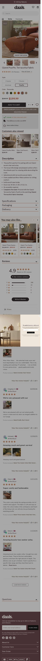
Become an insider (30, 332)
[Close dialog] (40, 316)
